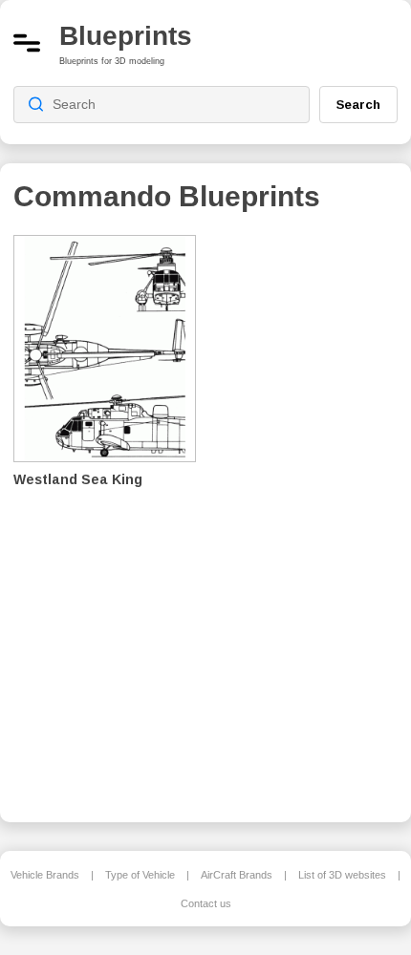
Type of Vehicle (140, 875)
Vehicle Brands (45, 875)
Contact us (206, 903)
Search (358, 104)
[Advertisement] (311, 515)
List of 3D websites (342, 875)
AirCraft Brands (236, 875)
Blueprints (125, 36)
